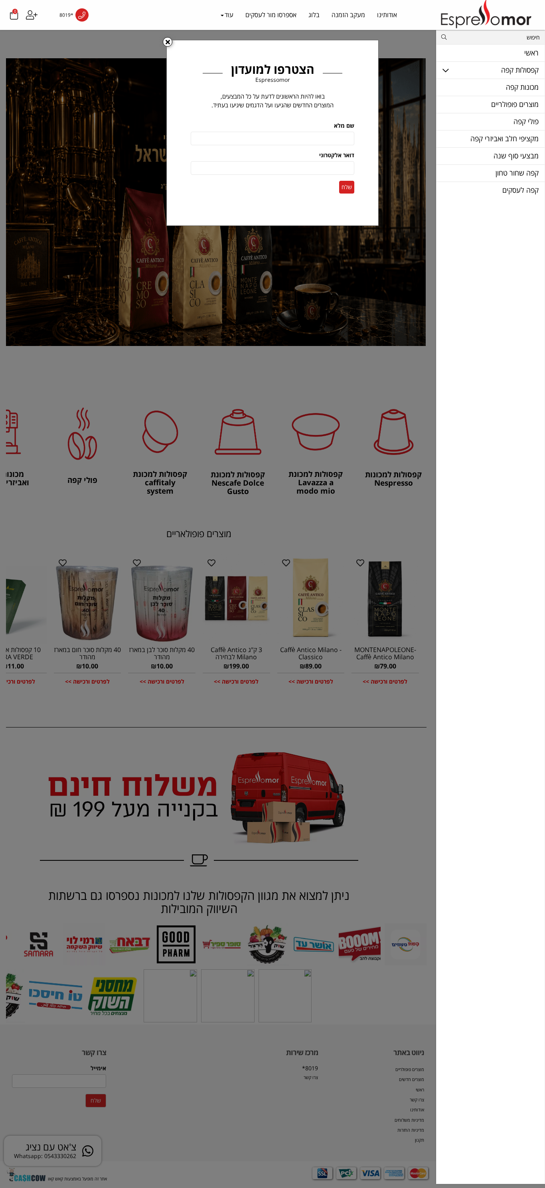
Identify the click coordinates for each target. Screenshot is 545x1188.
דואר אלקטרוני (336, 155)
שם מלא (344, 125)
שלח (347, 187)
